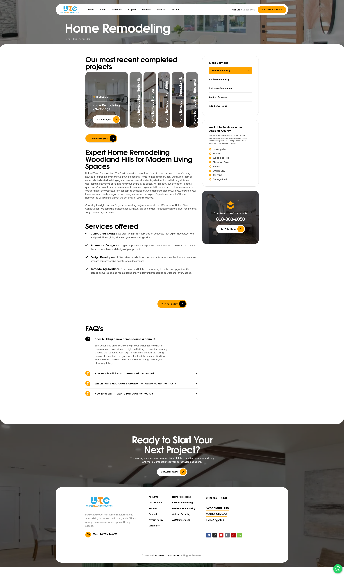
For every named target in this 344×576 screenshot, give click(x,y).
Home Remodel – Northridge (167, 101)
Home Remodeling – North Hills (139, 100)
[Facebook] (208, 535)
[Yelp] (233, 535)
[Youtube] (221, 535)
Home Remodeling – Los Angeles (154, 106)
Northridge (102, 97)
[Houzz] (239, 535)
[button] (248, 9)
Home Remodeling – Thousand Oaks (196, 101)
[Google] (227, 535)
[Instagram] (214, 535)
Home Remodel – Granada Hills (180, 99)
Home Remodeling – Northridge (106, 107)
